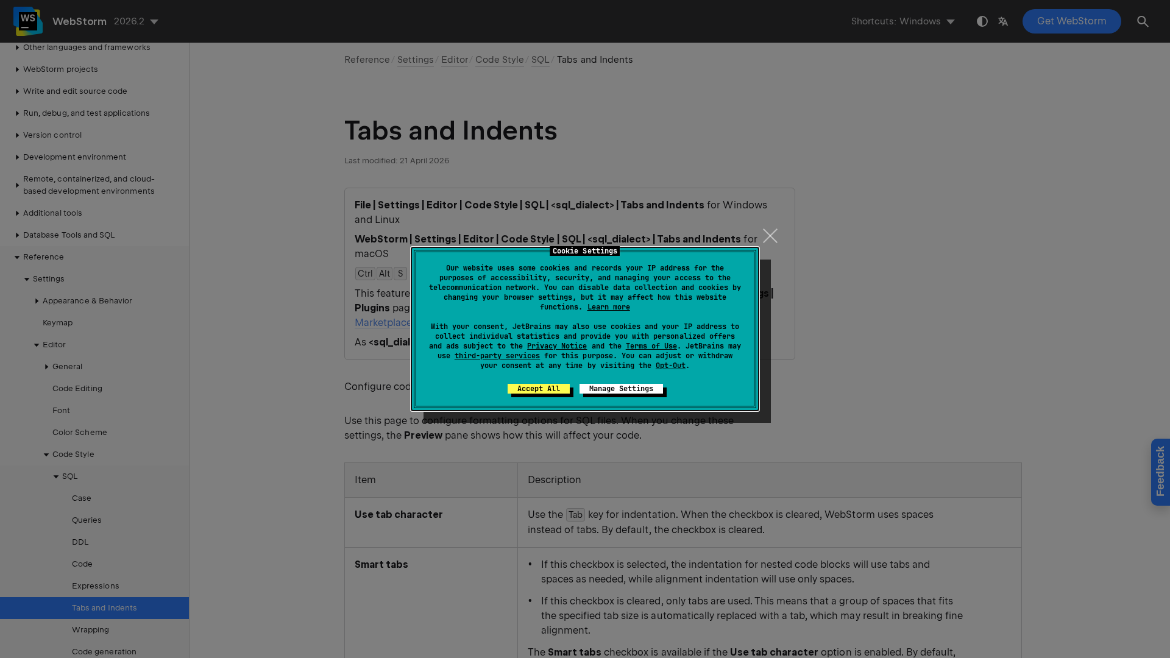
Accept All (538, 389)
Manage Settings (621, 389)
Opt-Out (671, 365)
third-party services (497, 356)
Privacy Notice (557, 346)
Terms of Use (651, 346)
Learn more (608, 307)
